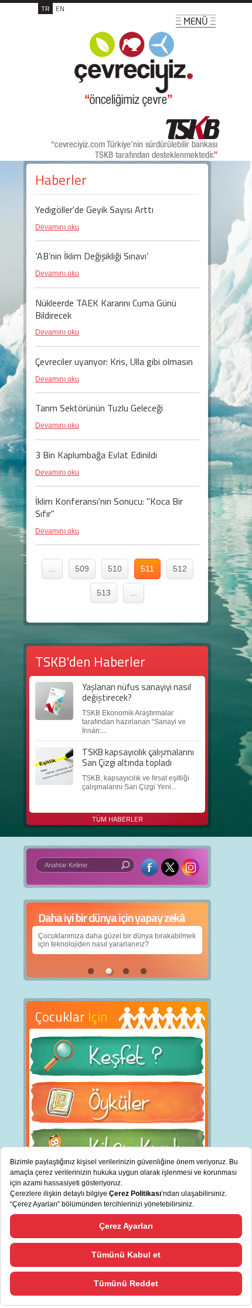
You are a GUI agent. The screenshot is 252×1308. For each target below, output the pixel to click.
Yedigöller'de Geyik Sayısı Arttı (94, 209)
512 (180, 568)
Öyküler (117, 1106)
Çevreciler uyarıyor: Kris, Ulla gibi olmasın (114, 361)
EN (60, 8)
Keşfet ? (117, 1059)
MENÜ (196, 21)
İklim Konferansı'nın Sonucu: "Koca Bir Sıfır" (109, 507)
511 (147, 568)
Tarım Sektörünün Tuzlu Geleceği (99, 408)
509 (82, 568)
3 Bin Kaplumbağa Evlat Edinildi (96, 455)
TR (45, 8)
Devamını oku (57, 227)
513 (104, 592)
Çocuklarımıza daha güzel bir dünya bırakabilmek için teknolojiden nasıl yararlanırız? (117, 940)
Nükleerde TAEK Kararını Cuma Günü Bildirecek (105, 309)
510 (115, 568)
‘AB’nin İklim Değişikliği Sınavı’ (91, 256)
